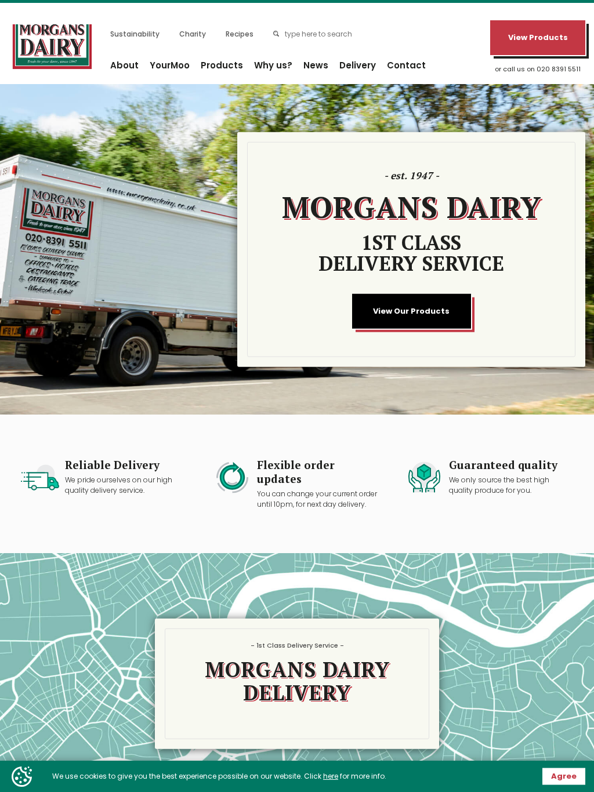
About (124, 65)
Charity (192, 34)
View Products (538, 37)
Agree (564, 776)
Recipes (239, 34)
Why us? (273, 65)
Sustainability (135, 34)
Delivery (357, 65)
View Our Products (411, 311)
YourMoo (170, 65)
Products (222, 65)
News (315, 65)
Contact (406, 65)
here (330, 776)
